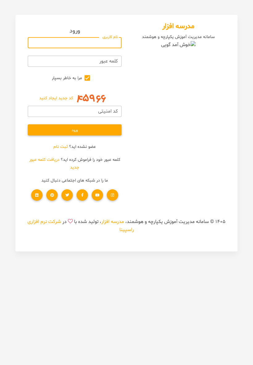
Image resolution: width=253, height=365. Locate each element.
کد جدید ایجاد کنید (56, 98)
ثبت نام (60, 147)
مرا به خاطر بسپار (67, 78)
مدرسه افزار (112, 221)
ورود (75, 130)
